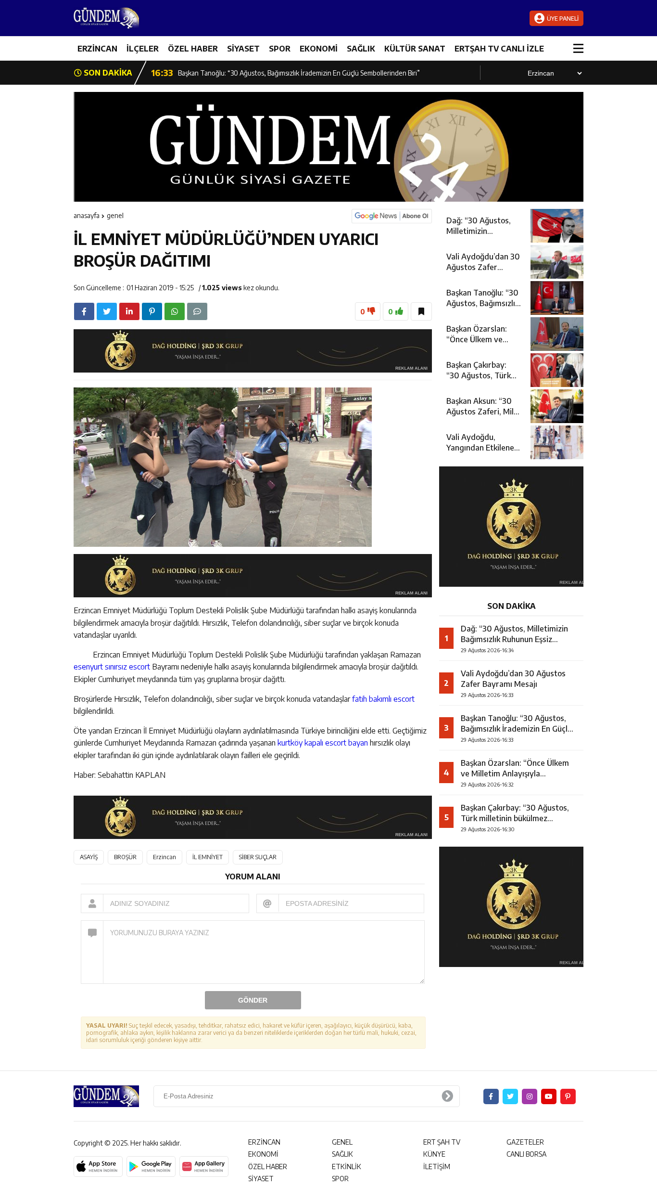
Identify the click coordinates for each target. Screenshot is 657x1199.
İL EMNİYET (207, 857)
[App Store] (98, 1166)
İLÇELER (142, 48)
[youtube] (548, 1096)
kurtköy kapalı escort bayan (323, 743)
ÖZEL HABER (193, 48)
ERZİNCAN (97, 48)
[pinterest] (152, 311)
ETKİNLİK (346, 1166)
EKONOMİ (319, 48)
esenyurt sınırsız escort (112, 666)
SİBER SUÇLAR (258, 857)
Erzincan (164, 857)
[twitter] (106, 311)
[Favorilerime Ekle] (421, 311)
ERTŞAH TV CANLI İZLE (499, 48)
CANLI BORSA (526, 1154)
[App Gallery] (203, 1166)
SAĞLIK (361, 48)
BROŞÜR (125, 857)
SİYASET (243, 48)
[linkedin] (129, 311)
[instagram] (529, 1096)
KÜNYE (434, 1154)
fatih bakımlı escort (383, 699)
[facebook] (84, 311)
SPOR (280, 48)
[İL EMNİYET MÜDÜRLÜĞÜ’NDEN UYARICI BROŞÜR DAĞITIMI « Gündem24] (131, 18)
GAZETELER (525, 1142)
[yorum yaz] (197, 311)
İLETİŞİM (436, 1166)
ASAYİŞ (89, 857)
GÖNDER (252, 1000)
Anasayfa (87, 215)
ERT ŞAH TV (441, 1142)
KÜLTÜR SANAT (414, 48)
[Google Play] (151, 1166)
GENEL (115, 215)
